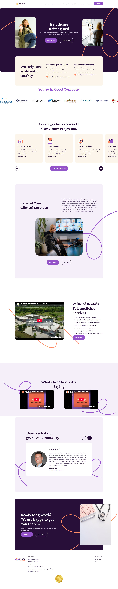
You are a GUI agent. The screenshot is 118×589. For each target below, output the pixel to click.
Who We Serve (56, 4)
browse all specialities (59, 168)
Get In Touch (51, 40)
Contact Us (98, 3)
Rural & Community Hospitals (36, 566)
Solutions (31, 556)
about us (66, 262)
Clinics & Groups (33, 561)
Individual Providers (34, 559)
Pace (29, 564)
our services (41, 534)
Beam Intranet (99, 556)
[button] (45, 4)
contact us (27, 534)
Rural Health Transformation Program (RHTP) (41, 569)
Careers (90, 4)
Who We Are (75, 4)
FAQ (96, 561)
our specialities (66, 40)
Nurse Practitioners (33, 571)
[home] (20, 4)
